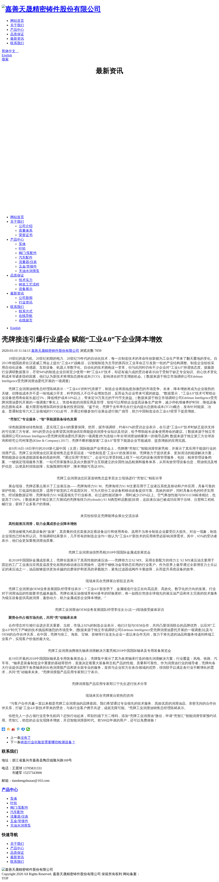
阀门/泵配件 (28, 253)
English (7, 55)
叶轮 (22, 248)
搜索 (5, 59)
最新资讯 (17, 38)
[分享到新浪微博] (13, 729)
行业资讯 (26, 302)
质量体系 (26, 230)
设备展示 (26, 289)
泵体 (22, 244)
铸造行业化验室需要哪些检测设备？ (48, 742)
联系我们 (17, 43)
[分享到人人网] (23, 729)
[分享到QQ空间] (8, 729)
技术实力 (26, 280)
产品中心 (17, 29)
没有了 (26, 737)
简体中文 (10, 51)
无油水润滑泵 (29, 271)
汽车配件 (26, 257)
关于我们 (17, 25)
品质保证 (17, 34)
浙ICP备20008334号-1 (156, 874)
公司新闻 (26, 298)
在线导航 (26, 316)
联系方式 (26, 311)
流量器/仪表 (28, 262)
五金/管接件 (28, 266)
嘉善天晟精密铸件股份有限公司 (55, 350)
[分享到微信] (28, 729)
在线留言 (26, 320)
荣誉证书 (26, 235)
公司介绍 (26, 226)
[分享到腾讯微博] (18, 729)
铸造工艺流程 (29, 284)
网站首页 (17, 20)
